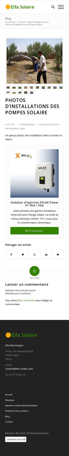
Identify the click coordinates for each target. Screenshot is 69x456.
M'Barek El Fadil (17, 128)
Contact (9, 421)
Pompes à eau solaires (17, 410)
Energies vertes (51, 124)
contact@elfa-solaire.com (19, 368)
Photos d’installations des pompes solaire (32, 106)
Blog (8, 18)
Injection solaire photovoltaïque (21, 405)
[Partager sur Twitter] (23, 254)
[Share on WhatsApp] (34, 254)
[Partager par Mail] (58, 254)
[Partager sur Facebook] (11, 254)
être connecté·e (26, 300)
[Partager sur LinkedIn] (46, 254)
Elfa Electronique (14, 345)
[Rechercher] (51, 7)
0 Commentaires (27, 124)
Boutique (9, 400)
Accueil (8, 394)
